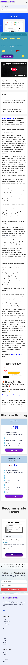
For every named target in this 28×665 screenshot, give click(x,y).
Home (6, 34)
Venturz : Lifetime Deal (11, 540)
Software (10, 34)
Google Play (7, 235)
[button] (25, 2)
